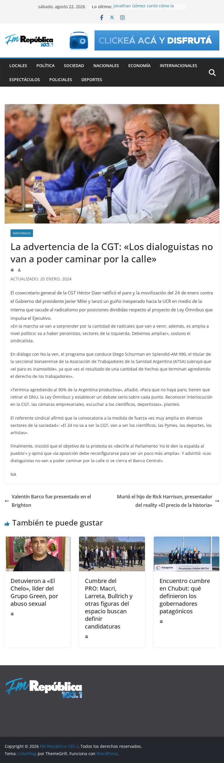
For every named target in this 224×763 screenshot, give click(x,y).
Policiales (60, 79)
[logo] (44, 680)
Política (45, 65)
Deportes (91, 79)
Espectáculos (24, 79)
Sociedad (74, 65)
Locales (18, 65)
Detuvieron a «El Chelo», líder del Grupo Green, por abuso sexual (34, 592)
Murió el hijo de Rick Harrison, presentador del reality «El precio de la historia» (164, 500)
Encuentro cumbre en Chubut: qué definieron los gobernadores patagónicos (185, 596)
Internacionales (178, 65)
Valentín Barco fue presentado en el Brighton (51, 500)
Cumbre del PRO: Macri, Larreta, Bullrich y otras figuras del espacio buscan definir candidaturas (108, 603)
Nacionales (106, 65)
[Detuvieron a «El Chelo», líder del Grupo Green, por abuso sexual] (37, 540)
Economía (139, 65)
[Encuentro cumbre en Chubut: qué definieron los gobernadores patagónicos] (186, 540)
